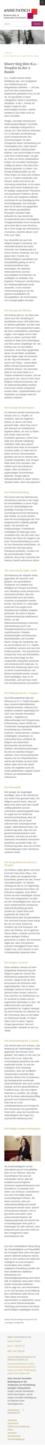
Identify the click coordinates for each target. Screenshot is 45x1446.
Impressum (13, 1423)
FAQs (10, 1430)
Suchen (37, 24)
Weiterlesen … (15, 1410)
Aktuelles (12, 1433)
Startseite (12, 1420)
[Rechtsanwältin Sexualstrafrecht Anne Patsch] (19, 10)
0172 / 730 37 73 (16, 1346)
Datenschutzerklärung (18, 1426)
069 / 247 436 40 (16, 1351)
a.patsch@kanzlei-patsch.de (22, 1357)
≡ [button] (42, 2)
